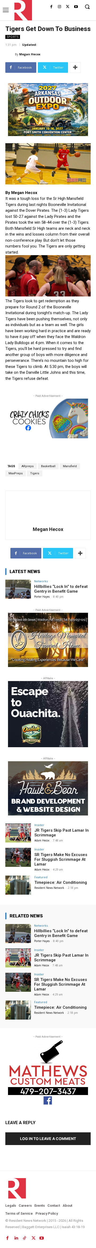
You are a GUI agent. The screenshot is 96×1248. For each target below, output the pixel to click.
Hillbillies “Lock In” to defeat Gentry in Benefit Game (61, 589)
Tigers (34, 473)
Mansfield (70, 466)
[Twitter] (67, 7)
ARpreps (28, 466)
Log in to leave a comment (48, 1138)
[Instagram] (59, 7)
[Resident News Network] (21, 10)
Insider (39, 824)
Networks (41, 581)
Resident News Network (49, 888)
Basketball (48, 466)
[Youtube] (76, 7)
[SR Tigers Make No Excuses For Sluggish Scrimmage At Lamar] (18, 857)
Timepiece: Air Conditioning (60, 882)
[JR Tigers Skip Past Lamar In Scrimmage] (18, 832)
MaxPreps (16, 473)
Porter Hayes (42, 596)
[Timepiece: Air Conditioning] (18, 885)
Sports (13, 37)
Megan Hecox (29, 54)
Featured (40, 877)
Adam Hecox (41, 840)
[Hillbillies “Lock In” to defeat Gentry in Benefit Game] (18, 589)
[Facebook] (51, 7)
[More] (75, 67)
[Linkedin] (16, 1237)
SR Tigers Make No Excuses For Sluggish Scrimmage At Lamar (60, 859)
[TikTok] (24, 1237)
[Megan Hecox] (10, 54)
